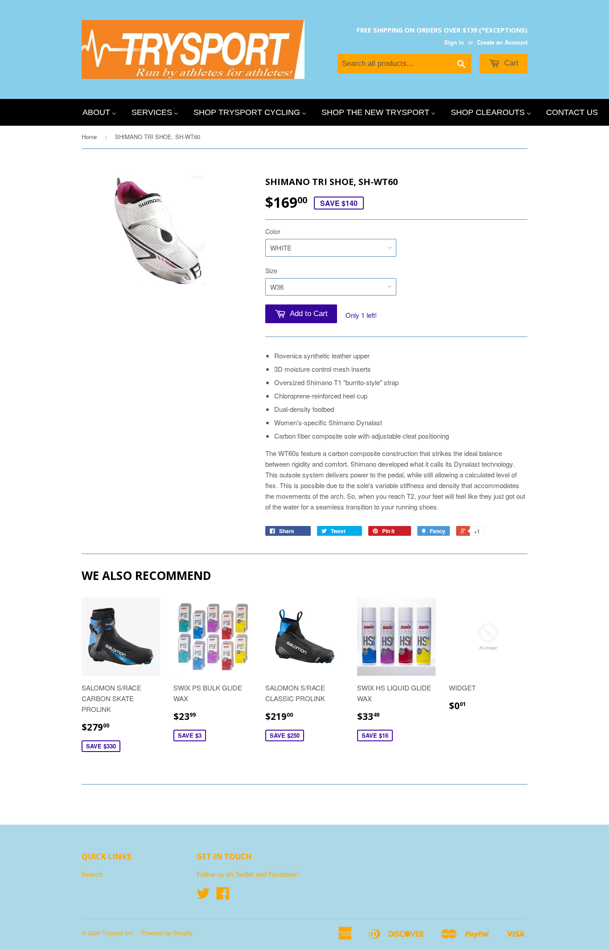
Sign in (454, 42)
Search (92, 874)
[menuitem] (99, 112)
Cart (510, 63)
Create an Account (502, 42)
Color (272, 231)
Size (271, 270)
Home (89, 136)
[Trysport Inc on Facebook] (223, 895)
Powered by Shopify (167, 932)
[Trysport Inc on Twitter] (203, 895)
